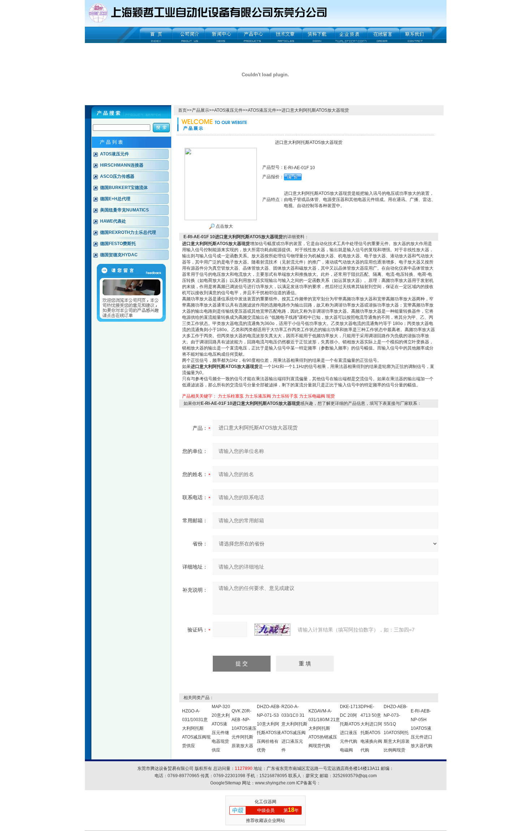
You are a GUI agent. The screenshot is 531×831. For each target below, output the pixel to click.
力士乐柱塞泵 (231, 396)
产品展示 (200, 110)
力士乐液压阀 (258, 396)
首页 (182, 110)
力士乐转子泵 (285, 396)
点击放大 (224, 226)
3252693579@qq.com (355, 775)
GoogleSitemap (225, 782)
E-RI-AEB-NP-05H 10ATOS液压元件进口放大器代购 (421, 728)
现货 (330, 396)
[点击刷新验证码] (272, 630)
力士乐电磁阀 (312, 396)
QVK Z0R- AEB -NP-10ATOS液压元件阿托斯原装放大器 (244, 728)
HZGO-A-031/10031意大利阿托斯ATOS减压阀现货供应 (196, 728)
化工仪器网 (265, 801)
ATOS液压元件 (228, 110)
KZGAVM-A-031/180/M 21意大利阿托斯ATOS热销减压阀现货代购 (324, 728)
